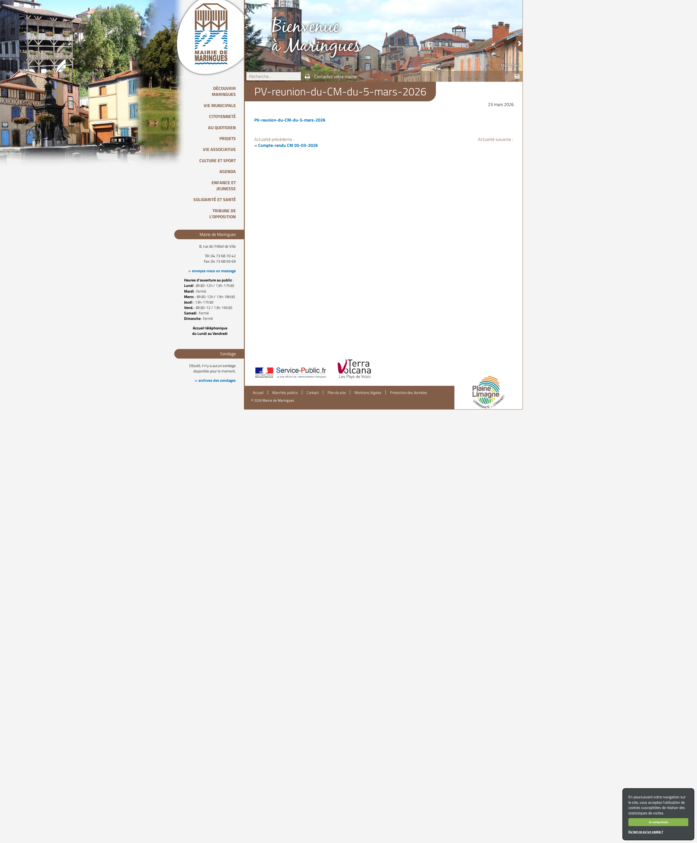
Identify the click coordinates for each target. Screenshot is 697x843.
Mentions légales (367, 392)
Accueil (258, 392)
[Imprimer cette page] (307, 76)
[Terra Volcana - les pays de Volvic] (354, 378)
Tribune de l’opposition (222, 213)
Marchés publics (285, 392)
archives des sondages (217, 380)
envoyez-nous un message (214, 271)
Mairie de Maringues (278, 400)
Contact (313, 392)
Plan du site (337, 392)
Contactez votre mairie (335, 76)
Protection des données (408, 392)
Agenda (227, 171)
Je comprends (658, 821)
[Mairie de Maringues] (215, 34)
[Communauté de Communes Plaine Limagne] (488, 392)
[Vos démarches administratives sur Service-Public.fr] (290, 378)
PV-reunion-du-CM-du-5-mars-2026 (289, 120)
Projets (227, 138)
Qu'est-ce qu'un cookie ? (645, 831)
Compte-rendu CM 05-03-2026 (288, 145)
